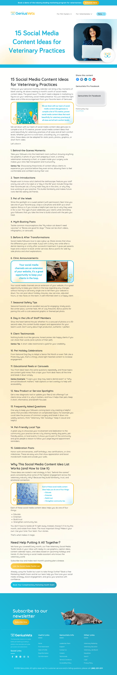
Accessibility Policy (65, 663)
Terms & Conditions (66, 660)
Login (85, 660)
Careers (62, 653)
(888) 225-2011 (97, 668)
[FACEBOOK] (81, 79)
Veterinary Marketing (90, 643)
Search (86, 656)
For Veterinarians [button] (83, 14)
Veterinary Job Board (91, 650)
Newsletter (87, 653)
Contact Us (63, 650)
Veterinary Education (90, 646)
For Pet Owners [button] (63, 14)
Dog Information (43, 653)
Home (40, 643)
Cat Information (43, 656)
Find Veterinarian (43, 646)
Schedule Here (91, 3)
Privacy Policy (88, 663)
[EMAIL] (77, 79)
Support (62, 646)
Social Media (80, 111)
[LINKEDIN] (85, 79)
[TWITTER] (89, 79)
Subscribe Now (21, 622)
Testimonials (63, 656)
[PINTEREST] (94, 79)
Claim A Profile (42, 650)
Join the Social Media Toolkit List (26, 566)
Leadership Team (65, 643)
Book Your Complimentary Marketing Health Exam (33, 585)
